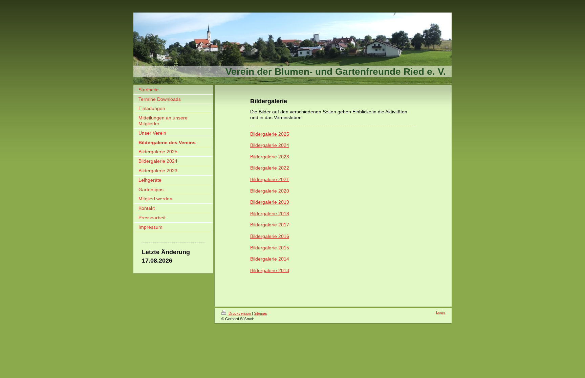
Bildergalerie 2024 (269, 145)
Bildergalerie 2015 (269, 247)
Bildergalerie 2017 (269, 224)
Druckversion (240, 313)
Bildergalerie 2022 (269, 168)
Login (440, 312)
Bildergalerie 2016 (269, 236)
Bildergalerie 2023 (269, 156)
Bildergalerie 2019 (269, 202)
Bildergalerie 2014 (269, 259)
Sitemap (260, 313)
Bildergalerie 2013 (269, 270)
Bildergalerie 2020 (269, 191)
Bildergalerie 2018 (269, 213)
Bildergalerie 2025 (269, 134)
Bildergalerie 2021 (269, 179)
